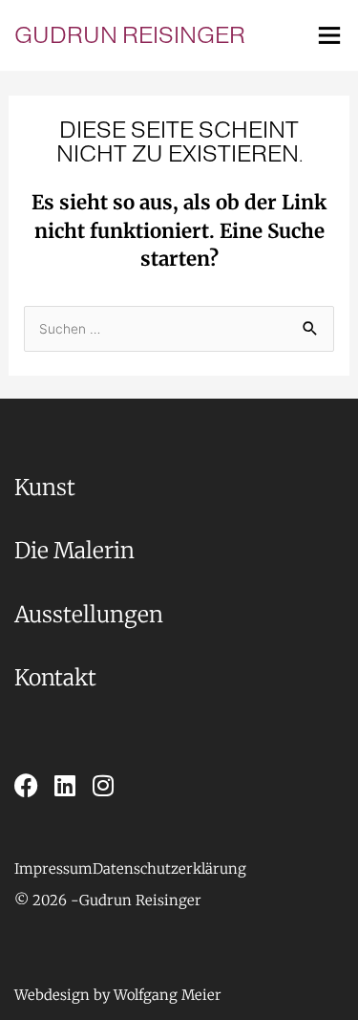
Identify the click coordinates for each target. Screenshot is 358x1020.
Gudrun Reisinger (129, 35)
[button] (46, 901)
